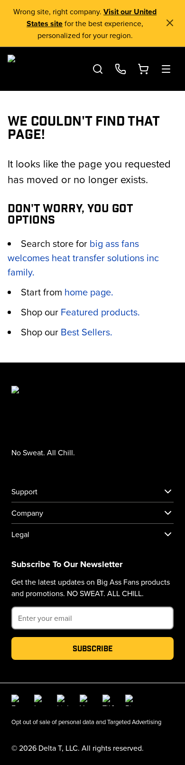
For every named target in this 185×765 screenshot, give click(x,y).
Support (24, 491)
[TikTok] (108, 700)
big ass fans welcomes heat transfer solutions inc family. (83, 257)
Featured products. (100, 312)
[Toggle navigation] (166, 69)
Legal (20, 534)
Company (27, 513)
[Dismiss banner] (169, 22)
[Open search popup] (97, 69)
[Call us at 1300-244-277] (120, 69)
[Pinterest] (131, 700)
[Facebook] (17, 700)
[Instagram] (40, 700)
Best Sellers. (86, 332)
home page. (89, 292)
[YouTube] (85, 700)
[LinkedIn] (62, 700)
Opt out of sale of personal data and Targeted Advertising (86, 721)
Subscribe (93, 648)
